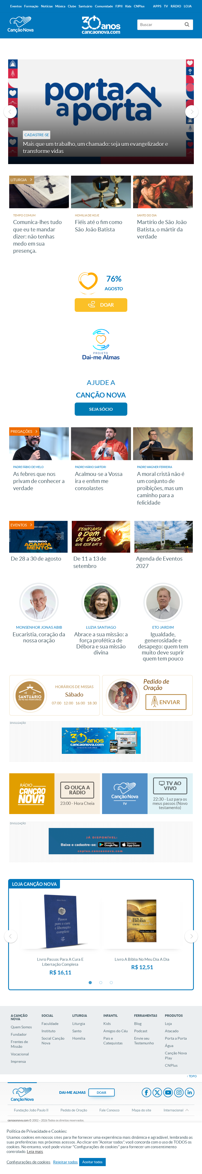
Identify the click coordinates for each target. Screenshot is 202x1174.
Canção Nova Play (176, 1055)
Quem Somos (21, 1027)
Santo (77, 1031)
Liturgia (78, 1023)
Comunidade (104, 6)
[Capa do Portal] (101, 23)
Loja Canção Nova (34, 884)
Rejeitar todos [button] (65, 1162)
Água (169, 1046)
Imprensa (18, 1061)
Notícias (47, 6)
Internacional (173, 1110)
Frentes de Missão (19, 1044)
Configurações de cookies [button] (28, 1162)
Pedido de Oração (73, 1110)
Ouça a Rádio (79, 790)
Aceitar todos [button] (92, 1162)
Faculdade (50, 1023)
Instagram (179, 1093)
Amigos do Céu (115, 1031)
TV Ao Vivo (172, 785)
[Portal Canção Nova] (20, 24)
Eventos (16, 6)
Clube (72, 6)
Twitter (157, 1093)
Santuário (85, 6)
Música (60, 6)
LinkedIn (189, 1093)
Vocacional (20, 1054)
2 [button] (101, 983)
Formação (31, 6)
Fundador (19, 1034)
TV (166, 6)
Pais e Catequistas (113, 1040)
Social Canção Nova (53, 1040)
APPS (157, 6)
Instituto (48, 1031)
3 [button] (111, 983)
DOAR (107, 305)
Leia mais (35, 1152)
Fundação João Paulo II (31, 1110)
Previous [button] (10, 111)
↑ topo (192, 1076)
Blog (138, 1023)
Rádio (176, 6)
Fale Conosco (109, 1110)
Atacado (172, 1031)
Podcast (140, 1031)
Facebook (146, 1093)
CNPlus (171, 1065)
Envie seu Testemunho (144, 1040)
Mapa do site (141, 1110)
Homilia (78, 1038)
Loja (168, 1023)
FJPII (119, 6)
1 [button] (90, 983)
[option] (101, 111)
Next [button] (191, 111)
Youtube (168, 1093)
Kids (107, 1023)
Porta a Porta (176, 1038)
